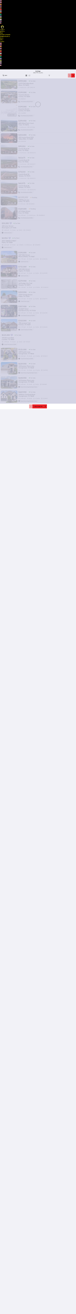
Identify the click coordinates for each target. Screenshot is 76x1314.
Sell (1, 39)
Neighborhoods (4, 36)
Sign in (5, 24)
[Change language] (1, 1)
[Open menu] (0, 68)
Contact (2, 41)
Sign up (2, 24)
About (1, 31)
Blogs (1, 33)
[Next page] (73, 75)
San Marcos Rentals (5, 34)
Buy (1, 38)
